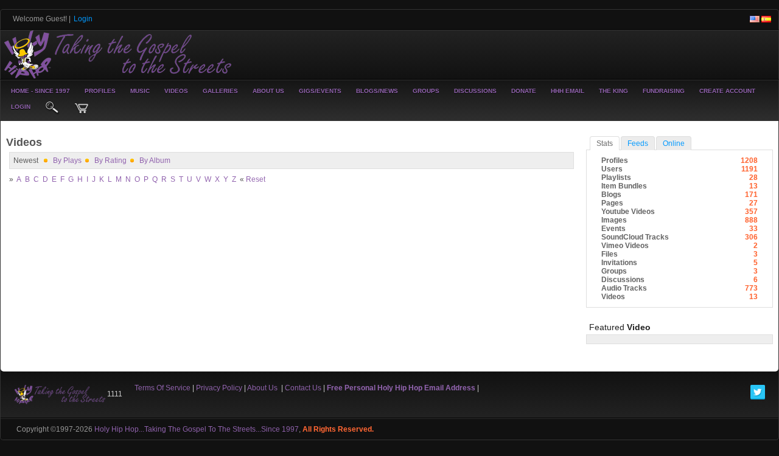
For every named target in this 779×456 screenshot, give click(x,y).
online (674, 143)
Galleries (220, 91)
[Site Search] (52, 108)
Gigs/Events (320, 91)
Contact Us (303, 388)
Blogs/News (377, 91)
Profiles (100, 91)
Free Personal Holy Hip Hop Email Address (401, 388)
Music (140, 91)
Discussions (475, 91)
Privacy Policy (219, 388)
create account (727, 91)
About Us (268, 91)
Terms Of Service (162, 388)
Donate (523, 91)
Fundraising (664, 91)
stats (604, 143)
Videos (176, 91)
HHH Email (567, 91)
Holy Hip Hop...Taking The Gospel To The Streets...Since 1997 (196, 429)
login (20, 106)
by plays (67, 160)
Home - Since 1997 (40, 91)
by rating (110, 160)
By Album (154, 160)
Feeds (637, 143)
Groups (426, 91)
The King (613, 91)
